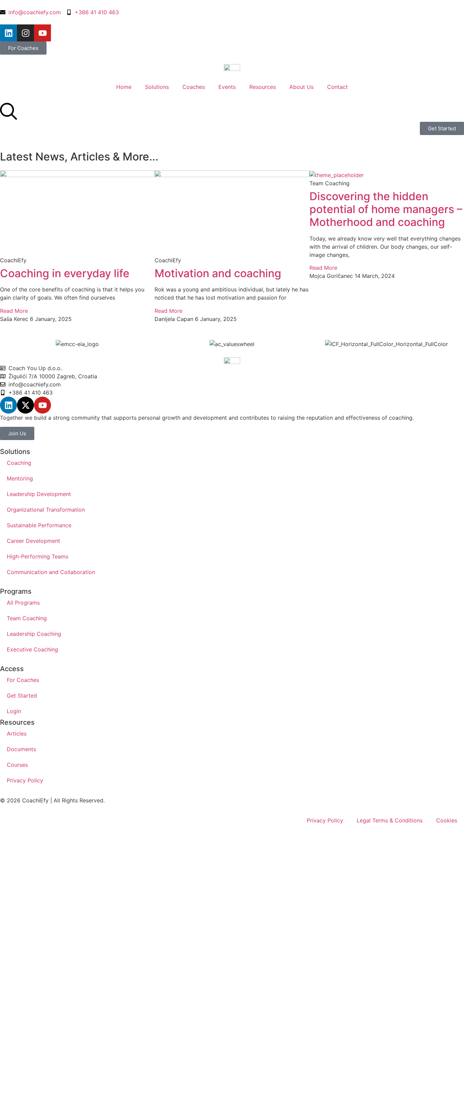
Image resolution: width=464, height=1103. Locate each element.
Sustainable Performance (39, 525)
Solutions (157, 86)
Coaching (19, 462)
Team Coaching (27, 618)
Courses (17, 764)
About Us (301, 86)
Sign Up (45, 1074)
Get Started (22, 695)
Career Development (33, 540)
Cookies (446, 820)
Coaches (193, 86)
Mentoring (20, 478)
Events (227, 86)
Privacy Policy (25, 780)
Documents (21, 749)
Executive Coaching (32, 649)
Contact (337, 86)
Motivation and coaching (218, 273)
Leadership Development (39, 494)
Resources (262, 86)
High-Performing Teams (37, 556)
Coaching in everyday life (64, 273)
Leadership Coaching (34, 633)
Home (123, 86)
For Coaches (23, 680)
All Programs (23, 602)
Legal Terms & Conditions (390, 820)
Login (14, 711)
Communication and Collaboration (51, 572)
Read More (14, 310)
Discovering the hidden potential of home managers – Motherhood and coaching (385, 209)
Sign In (65, 1074)
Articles (16, 733)
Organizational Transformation (46, 509)
